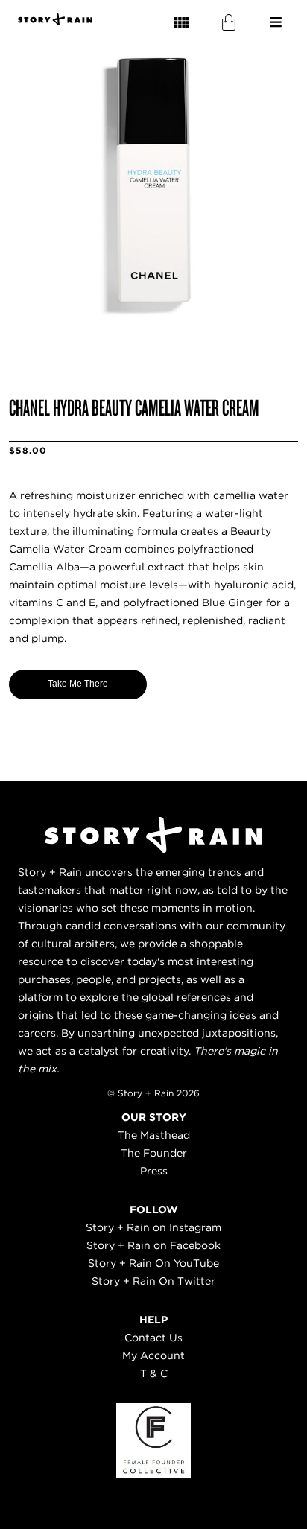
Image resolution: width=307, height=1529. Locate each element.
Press (154, 1171)
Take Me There (78, 683)
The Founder (154, 1153)
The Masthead (154, 1135)
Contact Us (153, 1338)
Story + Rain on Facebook (153, 1245)
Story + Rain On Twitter (153, 1281)
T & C (154, 1373)
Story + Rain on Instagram (153, 1227)
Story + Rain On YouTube (153, 1263)
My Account (153, 1355)
